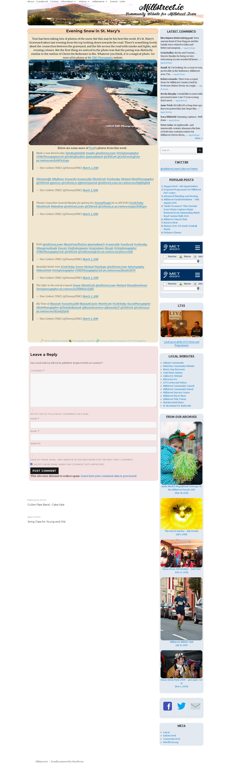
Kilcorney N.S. (170, 379)
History (82, 1)
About (31, 1)
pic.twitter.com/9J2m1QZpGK (52, 311)
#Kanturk (55, 303)
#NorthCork (99, 179)
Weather (90, 340)
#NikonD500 (43, 270)
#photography (136, 266)
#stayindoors (96, 248)
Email (34, 431)
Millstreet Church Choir (175, 219)
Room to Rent (171, 222)
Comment (37, 370)
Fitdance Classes (172, 232)
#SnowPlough (102, 202)
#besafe (108, 248)
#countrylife (84, 179)
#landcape (100, 266)
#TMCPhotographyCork (50, 156)
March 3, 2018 (90, 190)
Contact (54, 1)
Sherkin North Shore (173, 402)
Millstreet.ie (42, 761)
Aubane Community (173, 362)
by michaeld (61, 340)
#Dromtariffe (43, 179)
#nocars (62, 248)
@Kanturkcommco (93, 307)
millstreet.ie (98, 1)
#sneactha (71, 179)
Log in (166, 732)
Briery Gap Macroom (174, 369)
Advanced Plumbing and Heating (181, 196)
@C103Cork (110, 156)
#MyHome (58, 179)
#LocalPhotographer (139, 303)
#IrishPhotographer (142, 179)
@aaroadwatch (94, 156)
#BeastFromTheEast (75, 244)
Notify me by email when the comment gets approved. (69, 464)
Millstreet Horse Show (174, 396)
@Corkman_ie (69, 182)
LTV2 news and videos (175, 382)
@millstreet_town (106, 153)
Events (114, 1)
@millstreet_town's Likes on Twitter (179, 169)
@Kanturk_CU (112, 307)
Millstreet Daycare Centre (176, 392)
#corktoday (140, 244)
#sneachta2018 (70, 303)
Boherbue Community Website (179, 366)
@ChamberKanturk (70, 307)
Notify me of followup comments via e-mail (59, 414)
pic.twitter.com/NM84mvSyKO (76, 288)
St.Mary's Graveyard (116, 340)
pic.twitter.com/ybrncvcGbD (117, 251)
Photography (78, 340)
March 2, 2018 (90, 167)
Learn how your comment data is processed (108, 476)
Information (67, 1)
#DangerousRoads (46, 248)
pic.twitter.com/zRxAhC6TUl (119, 270)
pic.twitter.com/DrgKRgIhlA (134, 182)
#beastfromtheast (137, 285)
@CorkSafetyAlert (74, 156)
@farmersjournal (87, 182)
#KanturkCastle (88, 303)
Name (34, 418)
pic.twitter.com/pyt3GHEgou (131, 206)
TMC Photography (102, 57)
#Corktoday (113, 179)
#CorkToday (136, 202)
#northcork (126, 244)
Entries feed (169, 735)
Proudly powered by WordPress (67, 761)
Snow (102, 340)
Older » (199, 138)
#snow (79, 266)
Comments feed (171, 739)
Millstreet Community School (178, 389)
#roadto (90, 153)
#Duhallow (57, 206)
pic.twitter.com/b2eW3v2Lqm (52, 160)
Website (35, 443)
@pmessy (55, 182)
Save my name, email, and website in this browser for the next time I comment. (81, 459)
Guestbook (42, 1)
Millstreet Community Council (178, 386)
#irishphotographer (127, 153)
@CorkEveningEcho (128, 156)
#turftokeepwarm (78, 248)
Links (122, 1)
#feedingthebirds (75, 153)
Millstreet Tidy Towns (174, 399)
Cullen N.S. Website (172, 376)
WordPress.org (171, 742)
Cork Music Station (172, 372)
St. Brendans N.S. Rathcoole (177, 405)
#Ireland (126, 179)
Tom (92, 148)
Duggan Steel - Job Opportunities (181, 186)
